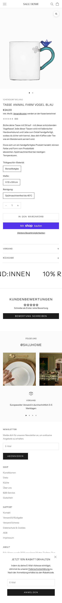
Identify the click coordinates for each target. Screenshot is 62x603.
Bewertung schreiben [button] (31, 316)
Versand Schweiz (11, 522)
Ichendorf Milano (13, 99)
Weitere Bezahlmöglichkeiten (31, 233)
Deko (5, 477)
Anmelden (31, 592)
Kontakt (6, 512)
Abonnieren (15, 456)
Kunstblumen (9, 472)
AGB (5, 532)
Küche (6, 482)
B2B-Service (9, 492)
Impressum (8, 537)
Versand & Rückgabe (13, 517)
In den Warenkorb (31, 216)
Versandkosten (20, 113)
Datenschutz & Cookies (14, 527)
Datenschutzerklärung (39, 569)
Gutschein (8, 497)
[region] (31, 401)
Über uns (7, 487)
